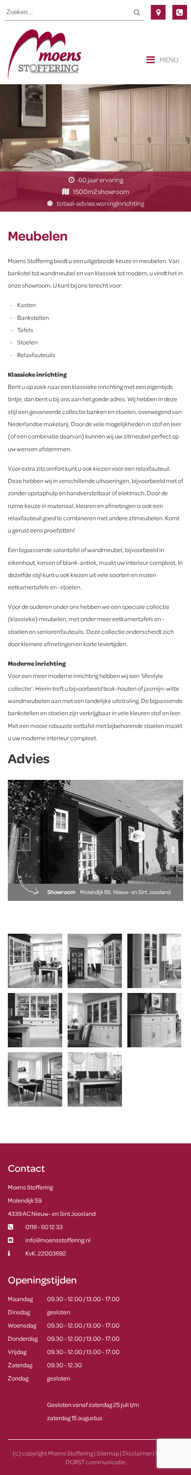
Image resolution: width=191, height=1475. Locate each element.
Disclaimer (137, 1453)
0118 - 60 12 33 (179, 12)
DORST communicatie (95, 1461)
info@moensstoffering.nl (58, 1239)
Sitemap (107, 1453)
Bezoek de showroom (158, 12)
